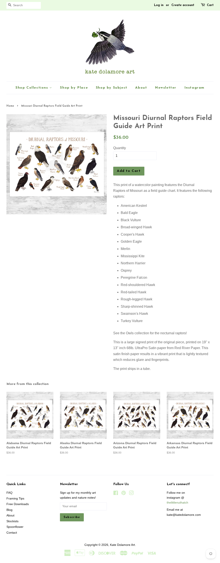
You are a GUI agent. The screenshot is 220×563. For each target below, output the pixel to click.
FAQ (9, 492)
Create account (182, 5)
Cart (210, 5)
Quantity (119, 148)
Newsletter (165, 87)
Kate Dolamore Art (122, 544)
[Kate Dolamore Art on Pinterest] (123, 493)
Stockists (12, 521)
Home (10, 106)
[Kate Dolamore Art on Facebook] (115, 493)
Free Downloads (17, 504)
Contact (11, 532)
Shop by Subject (111, 87)
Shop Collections (32, 87)
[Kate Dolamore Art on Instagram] (131, 493)
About (141, 87)
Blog (9, 510)
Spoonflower (14, 526)
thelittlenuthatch (177, 502)
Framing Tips (15, 498)
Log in (158, 5)
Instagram (194, 87)
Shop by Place (74, 87)
